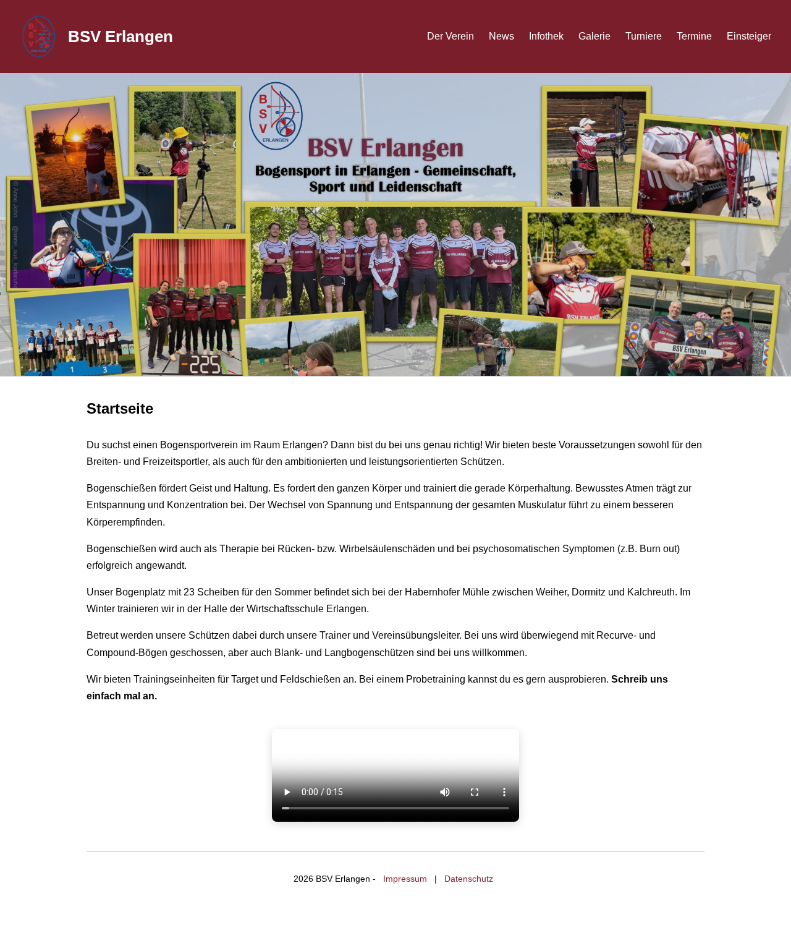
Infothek (546, 36)
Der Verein (450, 36)
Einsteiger (749, 36)
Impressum (405, 879)
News (501, 36)
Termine (694, 36)
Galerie (594, 36)
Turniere (643, 36)
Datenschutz (468, 879)
